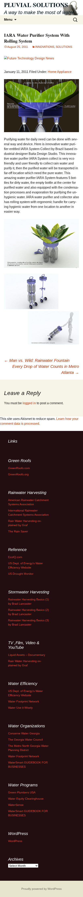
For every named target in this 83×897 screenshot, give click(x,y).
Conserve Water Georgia (24, 733)
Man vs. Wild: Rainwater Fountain (37, 360)
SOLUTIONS (64, 46)
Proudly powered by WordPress (41, 888)
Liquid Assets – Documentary (26, 654)
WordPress (15, 841)
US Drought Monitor (20, 573)
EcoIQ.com (15, 557)
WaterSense (16, 804)
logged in (29, 403)
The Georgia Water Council (25, 739)
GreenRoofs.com (19, 468)
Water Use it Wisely (20, 707)
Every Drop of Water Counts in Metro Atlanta (45, 369)
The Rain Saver (18, 531)
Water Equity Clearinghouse (26, 798)
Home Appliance (60, 71)
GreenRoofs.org (18, 474)
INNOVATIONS (44, 46)
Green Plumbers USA (21, 792)
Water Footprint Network (23, 701)
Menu (8, 19)
